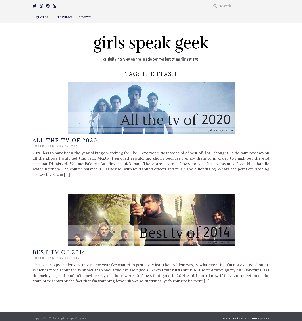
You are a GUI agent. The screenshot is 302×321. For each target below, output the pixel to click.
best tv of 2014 (59, 252)
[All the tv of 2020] (151, 108)
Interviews (63, 17)
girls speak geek (151, 42)
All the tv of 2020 (65, 140)
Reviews (85, 17)
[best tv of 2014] (151, 220)
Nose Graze (260, 318)
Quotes (42, 17)
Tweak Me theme (234, 318)
